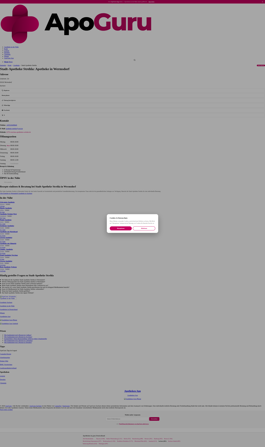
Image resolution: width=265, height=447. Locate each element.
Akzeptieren (121, 228)
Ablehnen (144, 228)
